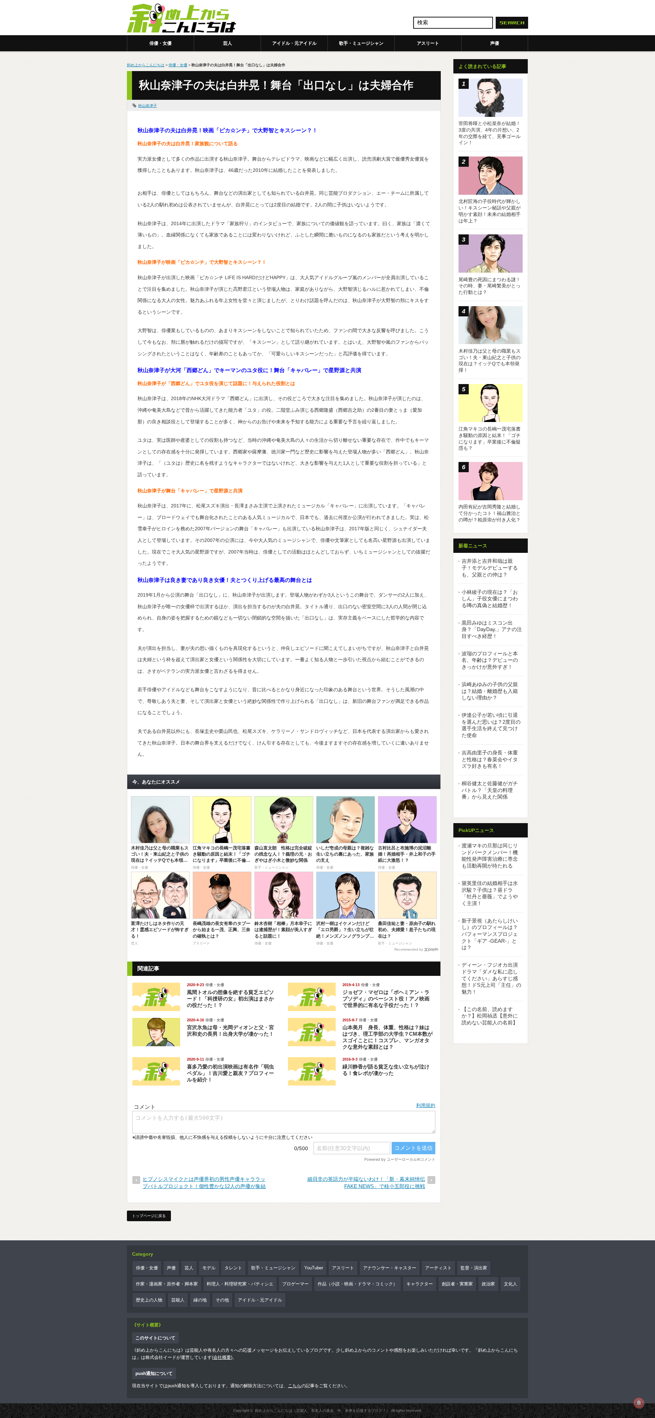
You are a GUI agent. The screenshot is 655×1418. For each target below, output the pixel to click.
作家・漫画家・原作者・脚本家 (167, 1283)
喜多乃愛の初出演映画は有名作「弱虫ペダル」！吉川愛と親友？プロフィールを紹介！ (230, 1073)
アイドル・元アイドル (294, 43)
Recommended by (408, 949)
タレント (233, 1267)
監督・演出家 (474, 1267)
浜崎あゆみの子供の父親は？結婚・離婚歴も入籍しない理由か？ (490, 690)
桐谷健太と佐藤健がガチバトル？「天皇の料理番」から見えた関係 (490, 790)
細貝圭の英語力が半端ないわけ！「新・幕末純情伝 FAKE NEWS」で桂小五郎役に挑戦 (366, 1182)
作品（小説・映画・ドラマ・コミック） (357, 1283)
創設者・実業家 (457, 1283)
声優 (494, 43)
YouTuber (313, 1267)
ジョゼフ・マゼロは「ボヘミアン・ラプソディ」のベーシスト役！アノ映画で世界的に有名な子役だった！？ (386, 998)
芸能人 (178, 1300)
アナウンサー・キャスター (389, 1267)
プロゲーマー (295, 1283)
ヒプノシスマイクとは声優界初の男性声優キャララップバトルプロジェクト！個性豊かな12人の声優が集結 (204, 1182)
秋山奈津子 (147, 106)
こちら (294, 1385)
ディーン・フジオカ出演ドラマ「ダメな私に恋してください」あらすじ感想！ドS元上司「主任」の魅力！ (491, 978)
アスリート (428, 43)
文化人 (510, 1283)
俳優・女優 (160, 43)
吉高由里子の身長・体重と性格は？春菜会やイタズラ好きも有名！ (490, 759)
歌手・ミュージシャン (361, 43)
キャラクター (419, 1283)
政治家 (488, 1283)
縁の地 (200, 1300)
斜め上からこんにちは (145, 65)
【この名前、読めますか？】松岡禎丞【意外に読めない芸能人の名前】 (490, 1015)
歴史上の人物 (149, 1300)
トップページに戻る (149, 1216)
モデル (209, 1267)
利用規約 (425, 1105)
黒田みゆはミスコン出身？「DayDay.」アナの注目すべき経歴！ (492, 629)
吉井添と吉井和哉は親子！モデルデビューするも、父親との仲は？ (490, 567)
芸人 (227, 43)
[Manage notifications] (639, 1402)
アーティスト (438, 1267)
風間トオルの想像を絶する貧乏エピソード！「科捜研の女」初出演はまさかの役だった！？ (230, 998)
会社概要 (222, 1357)
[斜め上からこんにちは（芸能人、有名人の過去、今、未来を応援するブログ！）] (181, 18)
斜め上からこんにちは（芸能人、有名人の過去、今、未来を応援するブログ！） (322, 1410)
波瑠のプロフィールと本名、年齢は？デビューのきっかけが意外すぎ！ (490, 660)
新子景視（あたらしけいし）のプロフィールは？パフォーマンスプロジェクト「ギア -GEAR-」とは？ (490, 934)
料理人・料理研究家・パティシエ (240, 1283)
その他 (222, 1300)
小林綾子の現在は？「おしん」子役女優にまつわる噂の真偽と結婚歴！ (490, 598)
